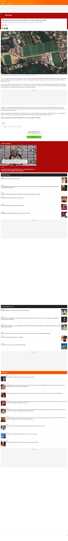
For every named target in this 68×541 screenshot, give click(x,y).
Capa (2, 11)
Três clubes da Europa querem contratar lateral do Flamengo (13, 344)
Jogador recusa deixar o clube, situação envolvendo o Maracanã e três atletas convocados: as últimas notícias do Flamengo (25, 333)
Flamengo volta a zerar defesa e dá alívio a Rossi (10, 178)
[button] (1, 1)
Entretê (7, 424)
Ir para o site (5, 1)
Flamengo (14, 11)
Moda (7, 440)
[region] (34, 538)
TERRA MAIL (3, 3)
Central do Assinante (10, 3)
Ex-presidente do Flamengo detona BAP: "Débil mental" (12, 197)
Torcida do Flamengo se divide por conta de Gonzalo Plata (12, 205)
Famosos (7, 383)
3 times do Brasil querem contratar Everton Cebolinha (12, 337)
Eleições (7, 432)
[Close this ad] (67, 535)
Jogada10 (10, 126)
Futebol (10, 11)
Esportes (6, 11)
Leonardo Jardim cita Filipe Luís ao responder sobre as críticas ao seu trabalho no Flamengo (18, 170)
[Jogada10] (3, 123)
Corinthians (3, 212)
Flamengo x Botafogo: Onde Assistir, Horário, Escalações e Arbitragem (15, 310)
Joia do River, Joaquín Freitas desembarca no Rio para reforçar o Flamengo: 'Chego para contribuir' (21, 194)
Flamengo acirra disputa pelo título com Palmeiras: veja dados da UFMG (15, 213)
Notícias (7, 375)
